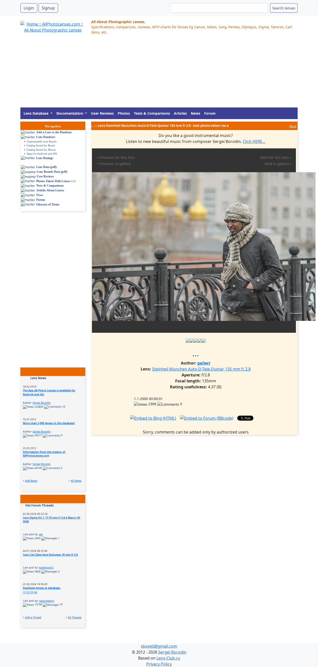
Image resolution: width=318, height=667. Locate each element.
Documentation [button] (70, 113)
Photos (124, 113)
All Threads (74, 617)
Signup (48, 8)
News (195, 113)
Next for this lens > (276, 157)
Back (292, 126)
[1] (24, 592)
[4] (35, 592)
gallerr (203, 363)
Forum (210, 113)
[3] (31, 592)
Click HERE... (254, 141)
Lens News (38, 378)
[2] (28, 592)
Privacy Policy (159, 664)
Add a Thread (33, 617)
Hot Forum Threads (39, 505)
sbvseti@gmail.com (159, 646)
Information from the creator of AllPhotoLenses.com (44, 454)
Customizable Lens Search (42, 141)
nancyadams (46, 600)
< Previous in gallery (114, 163)
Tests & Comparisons (152, 113)
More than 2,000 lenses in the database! (49, 423)
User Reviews (102, 113)
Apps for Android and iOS (42, 153)
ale (41, 534)
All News (76, 480)
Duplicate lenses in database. (42, 588)
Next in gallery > (278, 163)
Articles (180, 113)
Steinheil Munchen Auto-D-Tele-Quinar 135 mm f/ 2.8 (201, 369)
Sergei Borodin (41, 402)
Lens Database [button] (36, 113)
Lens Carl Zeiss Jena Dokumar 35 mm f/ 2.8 (50, 554)
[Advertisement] (159, 72)
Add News (31, 480)
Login (29, 8)
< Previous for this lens (116, 157)
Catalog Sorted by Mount (41, 149)
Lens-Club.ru (168, 658)
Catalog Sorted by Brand (41, 145)
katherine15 (46, 567)
